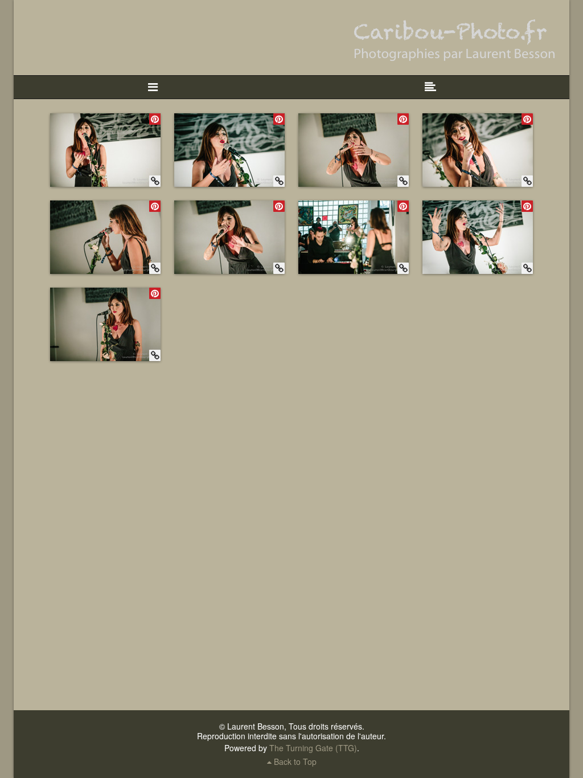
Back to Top (294, 761)
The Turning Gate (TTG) (313, 748)
